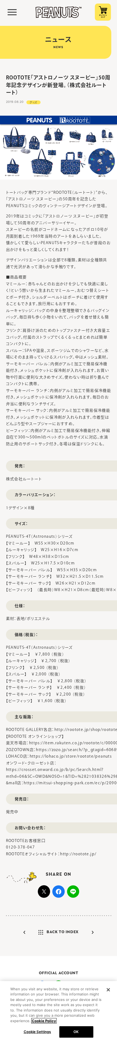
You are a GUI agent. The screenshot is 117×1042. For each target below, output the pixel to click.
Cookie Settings (37, 1031)
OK (76, 1031)
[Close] (108, 990)
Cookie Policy (44, 1021)
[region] (58, 1011)
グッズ (33, 102)
